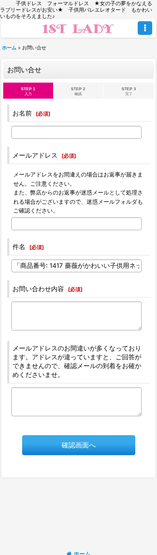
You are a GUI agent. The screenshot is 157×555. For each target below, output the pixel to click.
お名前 (22, 113)
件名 (18, 247)
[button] (145, 28)
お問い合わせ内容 (38, 289)
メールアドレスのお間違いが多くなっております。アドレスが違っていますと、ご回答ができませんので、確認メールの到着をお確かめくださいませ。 (76, 361)
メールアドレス (35, 155)
